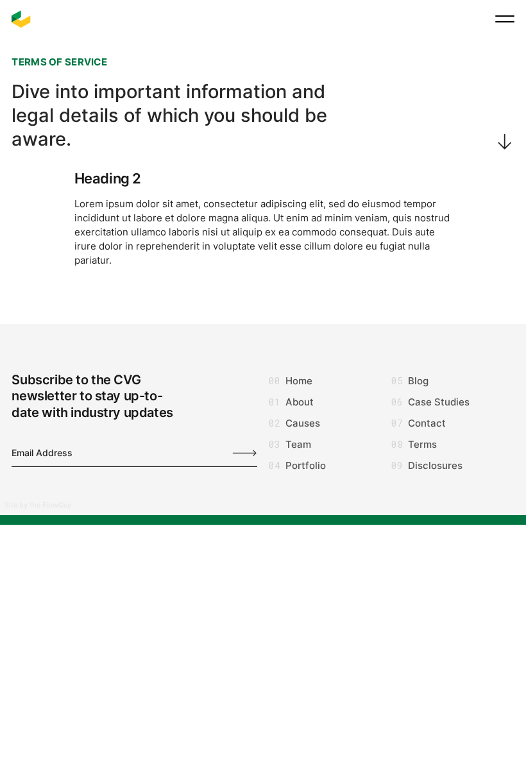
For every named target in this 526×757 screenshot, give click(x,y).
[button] (505, 19)
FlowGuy (56, 504)
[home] (21, 18)
